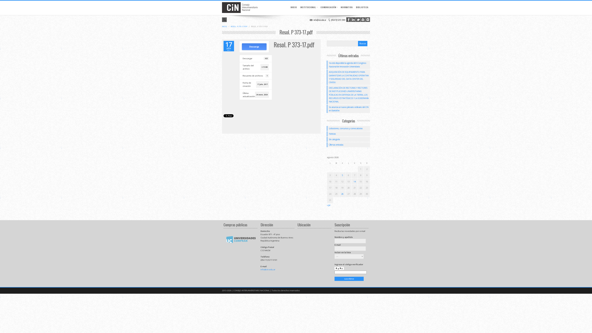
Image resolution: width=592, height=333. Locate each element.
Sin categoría (334, 139)
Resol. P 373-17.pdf (239, 26)
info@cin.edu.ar (320, 19)
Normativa (347, 7)
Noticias (332, 133)
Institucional (308, 7)
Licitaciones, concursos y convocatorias (346, 128)
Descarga (254, 46)
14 (355, 181)
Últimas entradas (336, 144)
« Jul (328, 205)
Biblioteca (362, 7)
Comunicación (328, 7)
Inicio (293, 7)
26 (342, 193)
